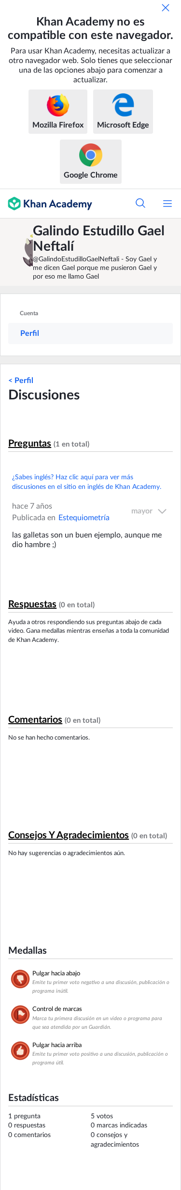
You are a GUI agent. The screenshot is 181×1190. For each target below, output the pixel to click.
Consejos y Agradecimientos (68, 835)
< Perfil (20, 380)
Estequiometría (84, 518)
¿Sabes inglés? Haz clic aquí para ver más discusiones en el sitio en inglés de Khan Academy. (86, 482)
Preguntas (29, 443)
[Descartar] (165, 7)
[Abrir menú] (167, 203)
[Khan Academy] (46, 203)
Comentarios (35, 720)
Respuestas (32, 604)
